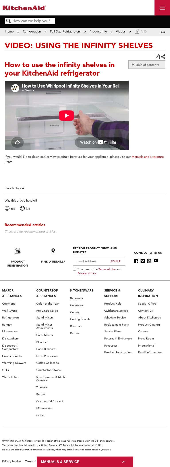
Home (10, 31)
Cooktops (8, 303)
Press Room (146, 338)
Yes (13, 209)
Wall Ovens (9, 310)
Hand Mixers (44, 335)
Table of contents (147, 65)
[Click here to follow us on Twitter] (143, 261)
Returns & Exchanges (118, 338)
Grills (5, 370)
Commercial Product (49, 401)
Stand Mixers (45, 317)
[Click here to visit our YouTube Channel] (156, 261)
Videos (121, 31)
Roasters (76, 326)
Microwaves (10, 331)
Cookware (77, 305)
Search (9, 21)
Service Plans (112, 331)
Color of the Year (47, 303)
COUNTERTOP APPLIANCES (47, 293)
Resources (111, 345)
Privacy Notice (86, 273)
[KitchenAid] (24, 7)
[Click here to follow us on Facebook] (136, 261)
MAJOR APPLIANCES (12, 293)
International (146, 345)
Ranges (7, 324)
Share (162, 56)
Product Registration (17, 263)
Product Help (113, 303)
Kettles (40, 394)
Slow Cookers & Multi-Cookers (51, 378)
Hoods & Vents (12, 356)
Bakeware (76, 298)
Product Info (99, 31)
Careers (143, 331)
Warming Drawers (14, 362)
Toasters (41, 387)
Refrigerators (10, 317)
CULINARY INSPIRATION (148, 293)
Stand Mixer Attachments (44, 326)
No (28, 209)
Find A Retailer (53, 261)
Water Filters (10, 377)
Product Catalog (149, 324)
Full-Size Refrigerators (65, 31)
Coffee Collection (47, 362)
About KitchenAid (149, 317)
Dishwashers (10, 338)
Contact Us (145, 310)
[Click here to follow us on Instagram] (149, 261)
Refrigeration (32, 31)
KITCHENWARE (81, 290)
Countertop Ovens (48, 370)
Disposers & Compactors (10, 347)
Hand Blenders (45, 349)
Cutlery (74, 312)
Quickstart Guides (116, 310)
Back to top (13, 188)
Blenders (42, 342)
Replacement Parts (116, 324)
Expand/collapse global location (163, 30)
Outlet (40, 415)
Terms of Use (107, 269)
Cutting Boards (80, 319)
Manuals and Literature (148, 157)
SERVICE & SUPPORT (112, 293)
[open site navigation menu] (162, 7)
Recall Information (150, 352)
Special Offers (147, 303)
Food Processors (47, 356)
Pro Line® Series (47, 310)
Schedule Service (115, 317)
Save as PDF (157, 56)
